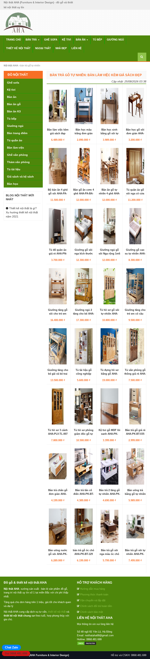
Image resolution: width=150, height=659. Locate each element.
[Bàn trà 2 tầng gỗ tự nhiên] (109, 466)
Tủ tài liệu (13, 169)
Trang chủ (13, 39)
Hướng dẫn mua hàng (92, 588)
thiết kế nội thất (57, 611)
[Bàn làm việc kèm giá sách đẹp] (58, 105)
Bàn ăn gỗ (14, 104)
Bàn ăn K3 (14, 111)
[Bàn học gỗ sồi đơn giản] (135, 105)
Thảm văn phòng (18, 162)
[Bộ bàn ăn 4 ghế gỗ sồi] (58, 166)
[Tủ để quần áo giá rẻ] (58, 226)
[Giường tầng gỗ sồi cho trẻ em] (58, 286)
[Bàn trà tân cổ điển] (83, 466)
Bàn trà (32, 39)
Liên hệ (76, 48)
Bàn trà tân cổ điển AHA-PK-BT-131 (83, 494)
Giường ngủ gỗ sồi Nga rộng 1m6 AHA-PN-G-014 (109, 253)
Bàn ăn (81, 39)
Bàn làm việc (15, 147)
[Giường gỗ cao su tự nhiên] (135, 226)
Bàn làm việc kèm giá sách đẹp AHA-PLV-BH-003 (58, 133)
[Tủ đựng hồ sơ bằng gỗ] (109, 346)
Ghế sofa (50, 39)
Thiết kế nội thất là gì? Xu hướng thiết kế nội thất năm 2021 (22, 212)
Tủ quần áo (14, 140)
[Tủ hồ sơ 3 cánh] (58, 406)
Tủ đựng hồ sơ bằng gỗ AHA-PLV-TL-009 (109, 374)
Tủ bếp (97, 39)
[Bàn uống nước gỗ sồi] (58, 526)
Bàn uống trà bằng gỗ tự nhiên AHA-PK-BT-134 (135, 494)
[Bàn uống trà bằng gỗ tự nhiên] (135, 466)
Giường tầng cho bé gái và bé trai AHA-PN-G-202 (57, 374)
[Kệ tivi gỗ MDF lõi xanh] (109, 406)
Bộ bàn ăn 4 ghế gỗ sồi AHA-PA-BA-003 (58, 193)
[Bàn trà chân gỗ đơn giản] (58, 466)
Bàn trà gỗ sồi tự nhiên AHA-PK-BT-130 (135, 554)
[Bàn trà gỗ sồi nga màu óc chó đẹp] (109, 526)
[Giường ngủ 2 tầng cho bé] (83, 286)
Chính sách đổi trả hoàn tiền (96, 606)
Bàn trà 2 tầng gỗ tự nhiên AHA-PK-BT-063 (109, 494)
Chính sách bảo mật (91, 611)
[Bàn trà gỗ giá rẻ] (135, 406)
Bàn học (12, 183)
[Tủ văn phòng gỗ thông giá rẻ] (135, 346)
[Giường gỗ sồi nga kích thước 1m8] (83, 226)
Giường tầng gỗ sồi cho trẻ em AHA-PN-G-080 (57, 313)
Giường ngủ (115, 39)
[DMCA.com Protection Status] (86, 643)
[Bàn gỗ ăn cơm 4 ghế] (83, 166)
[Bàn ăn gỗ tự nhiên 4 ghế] (109, 166)
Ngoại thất (43, 48)
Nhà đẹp (61, 48)
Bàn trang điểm (17, 133)
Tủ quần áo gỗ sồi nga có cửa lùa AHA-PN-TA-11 (135, 193)
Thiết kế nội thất (18, 48)
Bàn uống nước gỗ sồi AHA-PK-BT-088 (57, 554)
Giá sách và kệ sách (20, 176)
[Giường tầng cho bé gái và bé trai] (58, 346)
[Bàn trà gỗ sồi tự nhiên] (135, 526)
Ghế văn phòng (17, 154)
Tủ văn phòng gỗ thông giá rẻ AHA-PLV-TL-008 (135, 374)
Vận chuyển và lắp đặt (92, 600)
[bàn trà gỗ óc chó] (83, 526)
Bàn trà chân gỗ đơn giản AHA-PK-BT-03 (57, 494)
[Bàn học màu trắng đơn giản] (83, 105)
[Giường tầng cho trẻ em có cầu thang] (135, 286)
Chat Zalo (11, 647)
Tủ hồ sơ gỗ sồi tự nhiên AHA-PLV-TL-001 (109, 313)
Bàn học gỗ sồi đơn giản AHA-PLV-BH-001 (135, 133)
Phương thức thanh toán (94, 594)
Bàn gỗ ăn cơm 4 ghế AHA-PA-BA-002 (83, 193)
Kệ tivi (66, 39)
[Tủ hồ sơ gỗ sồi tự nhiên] (109, 286)
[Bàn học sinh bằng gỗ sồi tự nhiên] (109, 105)
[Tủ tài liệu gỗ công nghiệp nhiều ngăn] (83, 346)
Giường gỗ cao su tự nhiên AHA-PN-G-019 (135, 253)
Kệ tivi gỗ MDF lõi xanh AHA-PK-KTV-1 (109, 434)
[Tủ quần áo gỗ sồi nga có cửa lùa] (135, 166)
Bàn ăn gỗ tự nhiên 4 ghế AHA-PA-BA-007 (109, 193)
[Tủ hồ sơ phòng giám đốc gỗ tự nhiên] (83, 406)
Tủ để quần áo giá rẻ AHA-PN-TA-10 (58, 253)
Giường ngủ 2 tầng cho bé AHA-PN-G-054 (83, 313)
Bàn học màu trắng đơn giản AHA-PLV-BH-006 (84, 133)
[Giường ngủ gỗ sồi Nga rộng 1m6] (109, 226)
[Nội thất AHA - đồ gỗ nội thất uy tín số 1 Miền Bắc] (18, 22)
